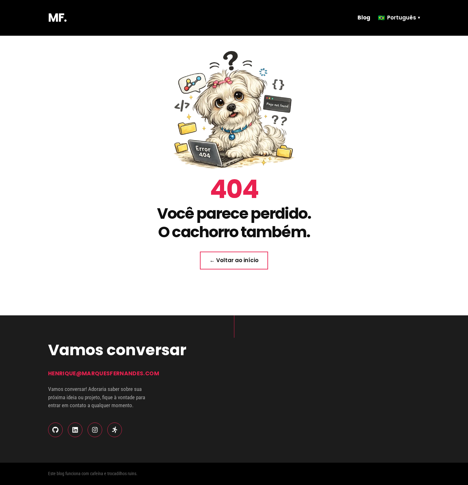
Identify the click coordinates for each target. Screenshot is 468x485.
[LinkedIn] (75, 430)
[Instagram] (95, 430)
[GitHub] (55, 430)
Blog (364, 17)
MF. (57, 18)
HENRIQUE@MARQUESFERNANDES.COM (103, 373)
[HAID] (114, 430)
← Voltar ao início (234, 260)
